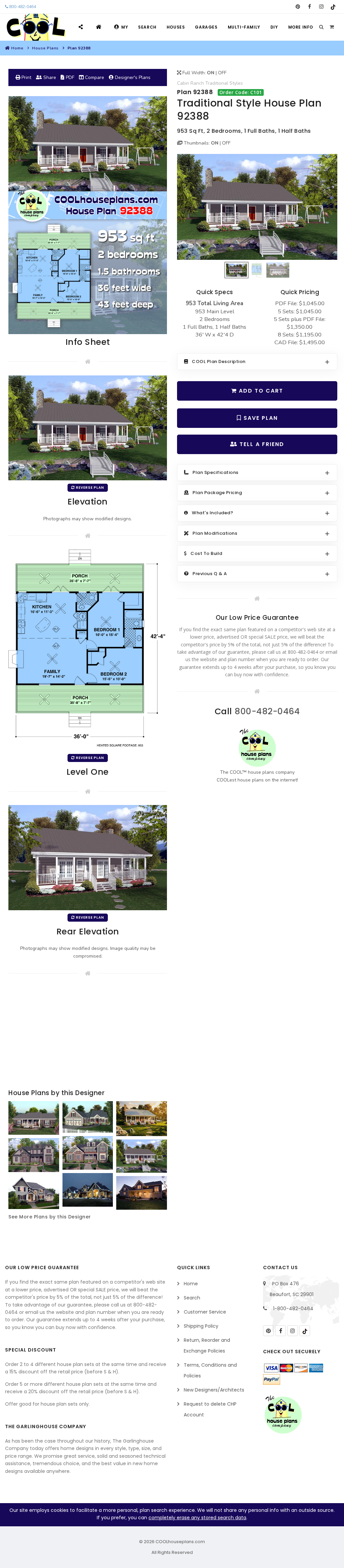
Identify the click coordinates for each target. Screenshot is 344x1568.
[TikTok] (333, 6)
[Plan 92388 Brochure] (87, 215)
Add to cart (260, 391)
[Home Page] (99, 27)
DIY (274, 27)
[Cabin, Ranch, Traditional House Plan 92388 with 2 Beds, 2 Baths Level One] (87, 649)
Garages (206, 27)
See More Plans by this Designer (49, 1216)
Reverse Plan (89, 487)
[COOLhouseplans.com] (35, 27)
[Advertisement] (87, 1034)
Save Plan (260, 418)
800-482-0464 (22, 6)
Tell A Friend (261, 444)
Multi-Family (244, 27)
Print (25, 77)
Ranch (197, 83)
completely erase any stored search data (197, 1517)
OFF (222, 73)
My (124, 27)
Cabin (183, 83)
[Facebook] (309, 6)
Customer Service (205, 1312)
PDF (69, 77)
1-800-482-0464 (293, 1308)
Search (147, 27)
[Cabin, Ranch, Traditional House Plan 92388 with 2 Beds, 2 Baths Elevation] (257, 207)
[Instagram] (321, 6)
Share (49, 77)
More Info (300, 27)
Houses (176, 27)
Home (17, 48)
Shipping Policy (201, 1326)
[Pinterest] (298, 6)
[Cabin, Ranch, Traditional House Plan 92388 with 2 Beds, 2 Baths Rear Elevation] (87, 857)
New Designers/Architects (214, 1389)
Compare (94, 77)
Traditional (216, 83)
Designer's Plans (132, 77)
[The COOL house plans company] (257, 748)
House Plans (45, 48)
